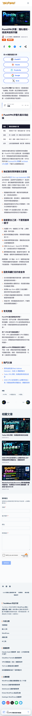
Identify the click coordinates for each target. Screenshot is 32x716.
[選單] (28, 3)
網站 (3, 524)
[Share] (25, 46)
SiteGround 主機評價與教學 (10, 689)
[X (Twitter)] (6, 586)
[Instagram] (10, 586)
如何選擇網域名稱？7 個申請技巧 (12, 670)
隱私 (20, 394)
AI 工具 (4, 641)
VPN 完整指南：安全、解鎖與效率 (12, 662)
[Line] (9, 46)
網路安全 (13, 394)
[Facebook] (4, 46)
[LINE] (16, 702)
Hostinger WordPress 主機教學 (11, 697)
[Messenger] (15, 46)
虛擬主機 (4, 637)
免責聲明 (20, 592)
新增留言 (5, 533)
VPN (4, 39)
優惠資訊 (10, 39)
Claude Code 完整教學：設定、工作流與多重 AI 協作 (15, 653)
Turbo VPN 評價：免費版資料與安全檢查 (15, 435)
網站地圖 (27, 592)
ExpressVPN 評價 (14, 161)
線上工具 (4, 629)
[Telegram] (20, 46)
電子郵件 (5, 516)
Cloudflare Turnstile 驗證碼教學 (12, 658)
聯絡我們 (16, 595)
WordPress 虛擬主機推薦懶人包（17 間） (14, 681)
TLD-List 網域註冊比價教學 (10, 666)
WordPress (5, 633)
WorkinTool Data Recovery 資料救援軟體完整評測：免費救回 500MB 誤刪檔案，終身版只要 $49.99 (16, 485)
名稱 (4, 507)
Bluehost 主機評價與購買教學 (11, 685)
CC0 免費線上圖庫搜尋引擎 (9, 592)
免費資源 (4, 625)
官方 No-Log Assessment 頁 (19, 177)
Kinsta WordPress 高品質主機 (11, 693)
